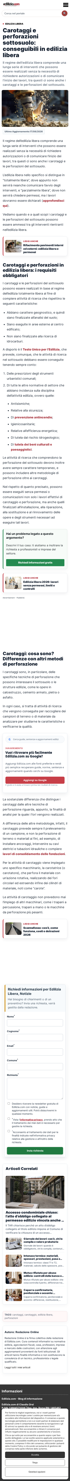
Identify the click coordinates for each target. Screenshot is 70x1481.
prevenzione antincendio (33, 417)
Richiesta (13, 1074)
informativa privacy (31, 1119)
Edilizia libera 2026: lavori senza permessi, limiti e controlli (40, 585)
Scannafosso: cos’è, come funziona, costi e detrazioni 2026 (41, 931)
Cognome (13, 1031)
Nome (11, 1016)
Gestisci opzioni (37, 1471)
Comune (12, 1060)
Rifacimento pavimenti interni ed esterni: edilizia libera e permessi (43, 248)
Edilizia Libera (14, 24)
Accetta (35, 1455)
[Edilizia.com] (11, 4)
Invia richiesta (35, 1150)
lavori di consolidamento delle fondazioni (34, 854)
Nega (35, 1462)
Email (11, 1045)
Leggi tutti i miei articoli (17, 1367)
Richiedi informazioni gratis (35, 562)
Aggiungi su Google (35, 780)
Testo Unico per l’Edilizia (41, 349)
